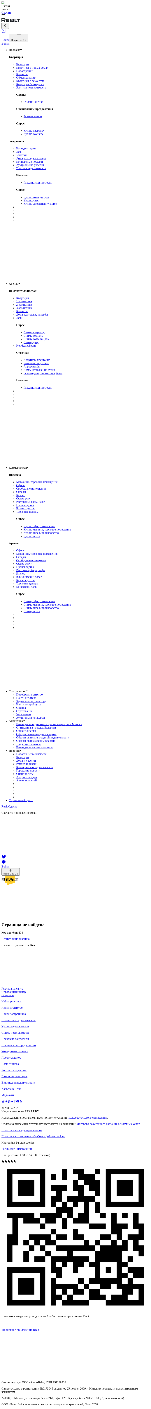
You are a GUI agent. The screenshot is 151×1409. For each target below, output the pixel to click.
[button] (75, 16)
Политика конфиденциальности (21, 1130)
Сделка (9, 806)
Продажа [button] (14, 49)
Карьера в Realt (11, 1088)
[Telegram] (6, 1101)
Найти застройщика (14, 1013)
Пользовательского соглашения (87, 1117)
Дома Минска (10, 1063)
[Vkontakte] (11, 1101)
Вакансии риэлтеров (14, 1076)
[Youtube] (17, 1101)
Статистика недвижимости (18, 1020)
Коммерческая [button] (18, 467)
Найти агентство (12, 1007)
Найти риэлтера (11, 1001)
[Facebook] (14, 1101)
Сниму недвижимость (15, 1032)
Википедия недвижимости (18, 1082)
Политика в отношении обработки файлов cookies (33, 1136)
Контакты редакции (14, 1070)
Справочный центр (21, 800)
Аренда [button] (13, 283)
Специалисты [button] (17, 691)
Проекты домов (11, 1057)
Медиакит (7, 1095)
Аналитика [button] (16, 720)
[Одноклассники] (20, 1101)
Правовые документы (15, 1038)
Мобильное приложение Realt (20, 1329)
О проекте (7, 995)
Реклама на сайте (12, 988)
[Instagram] (3, 1101)
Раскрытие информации (16, 1148)
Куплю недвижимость (15, 1026)
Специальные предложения (18, 1045)
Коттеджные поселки (14, 1051)
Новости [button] (14, 750)
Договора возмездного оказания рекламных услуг (108, 1123)
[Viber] (9, 1101)
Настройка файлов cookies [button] (17, 1142)
